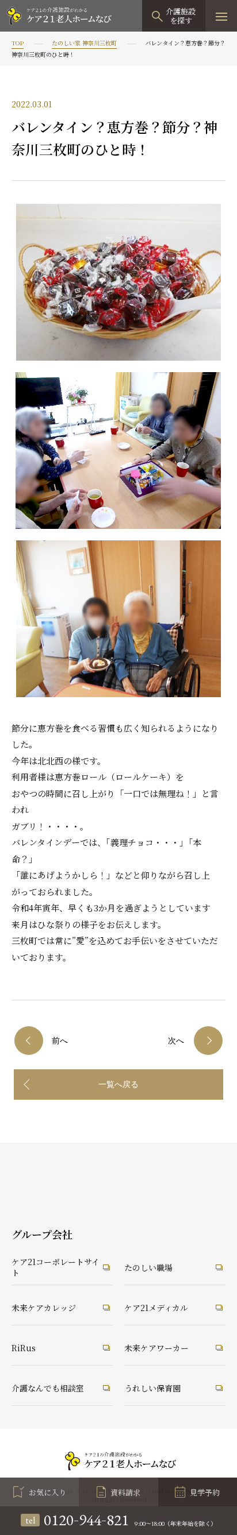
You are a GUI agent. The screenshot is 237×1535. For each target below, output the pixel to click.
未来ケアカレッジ (44, 1307)
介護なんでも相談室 (48, 1388)
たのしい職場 (148, 1267)
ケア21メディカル (156, 1307)
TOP (18, 42)
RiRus (24, 1348)
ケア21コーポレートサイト (56, 1267)
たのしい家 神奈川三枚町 (84, 42)
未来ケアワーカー (156, 1348)
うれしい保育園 (152, 1388)
